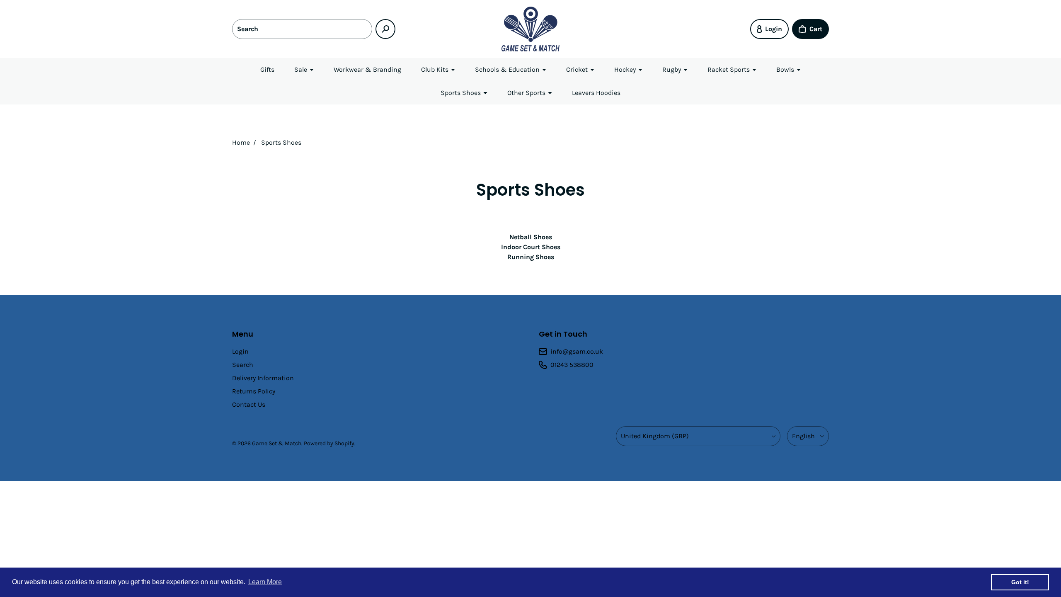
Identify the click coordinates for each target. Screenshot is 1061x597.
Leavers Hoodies (596, 93)
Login (240, 351)
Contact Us (248, 404)
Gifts (267, 69)
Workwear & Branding (367, 69)
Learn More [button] (265, 581)
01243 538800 (571, 365)
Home (241, 142)
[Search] (385, 29)
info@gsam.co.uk (576, 351)
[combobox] (302, 29)
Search (242, 365)
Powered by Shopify (329, 443)
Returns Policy (253, 391)
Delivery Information (263, 378)
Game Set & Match (276, 443)
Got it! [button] (1020, 582)
